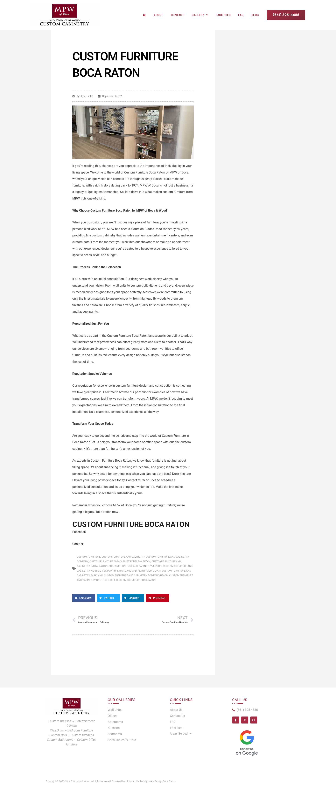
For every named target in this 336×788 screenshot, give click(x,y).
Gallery (198, 15)
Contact (177, 15)
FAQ (241, 15)
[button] (83, 598)
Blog (255, 15)
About (158, 15)
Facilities (223, 15)
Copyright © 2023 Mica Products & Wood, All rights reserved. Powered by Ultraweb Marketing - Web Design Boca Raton (110, 781)
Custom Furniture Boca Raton (136, 580)
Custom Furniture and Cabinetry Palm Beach (131, 570)
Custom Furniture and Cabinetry (123, 556)
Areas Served (179, 733)
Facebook (79, 532)
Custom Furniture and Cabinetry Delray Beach (119, 561)
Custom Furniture (89, 556)
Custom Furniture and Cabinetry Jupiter (135, 566)
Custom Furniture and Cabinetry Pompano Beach (136, 575)
